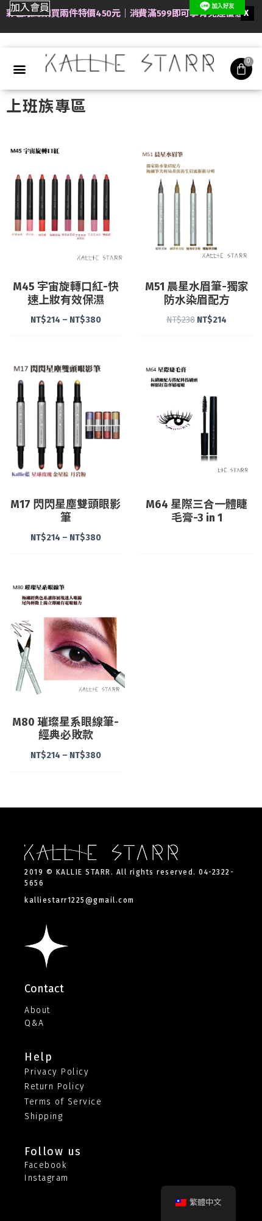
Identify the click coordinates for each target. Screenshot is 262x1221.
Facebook (45, 1165)
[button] (30, 8)
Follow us (53, 1151)
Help (38, 1057)
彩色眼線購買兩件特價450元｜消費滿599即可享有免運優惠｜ (129, 13)
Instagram (46, 1178)
